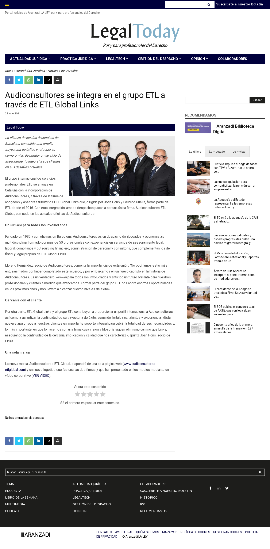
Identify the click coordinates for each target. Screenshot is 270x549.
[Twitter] (19, 80)
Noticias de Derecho (63, 70)
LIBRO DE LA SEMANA (21, 497)
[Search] (209, 4)
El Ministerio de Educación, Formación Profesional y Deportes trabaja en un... (236, 257)
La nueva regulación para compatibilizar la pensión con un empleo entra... (235, 185)
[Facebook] (9, 80)
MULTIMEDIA (15, 504)
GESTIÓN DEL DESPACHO (92, 504)
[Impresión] (58, 80)
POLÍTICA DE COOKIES (195, 532)
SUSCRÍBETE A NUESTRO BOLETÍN (166, 490)
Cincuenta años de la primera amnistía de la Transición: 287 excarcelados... (233, 328)
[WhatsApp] (28, 80)
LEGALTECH (81, 497)
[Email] (48, 80)
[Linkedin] (38, 80)
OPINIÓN (79, 511)
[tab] (195, 151)
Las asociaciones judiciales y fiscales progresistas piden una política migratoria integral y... (234, 239)
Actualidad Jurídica (30, 70)
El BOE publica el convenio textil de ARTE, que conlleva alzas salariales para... (234, 310)
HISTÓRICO (149, 497)
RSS (143, 504)
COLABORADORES (153, 484)
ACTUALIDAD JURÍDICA (89, 484)
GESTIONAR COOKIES (227, 532)
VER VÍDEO (41, 376)
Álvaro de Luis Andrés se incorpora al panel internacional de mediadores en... (234, 274)
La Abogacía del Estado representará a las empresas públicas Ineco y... (233, 203)
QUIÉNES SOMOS (147, 532)
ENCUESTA (13, 490)
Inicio (9, 70)
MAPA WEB (169, 532)
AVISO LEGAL (124, 532)
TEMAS (10, 484)
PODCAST (12, 511)
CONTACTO (104, 532)
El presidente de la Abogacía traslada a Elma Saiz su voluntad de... (235, 292)
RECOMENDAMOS (153, 511)
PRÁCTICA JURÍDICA (87, 490)
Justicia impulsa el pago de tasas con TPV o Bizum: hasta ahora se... (236, 167)
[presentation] (195, 151)
